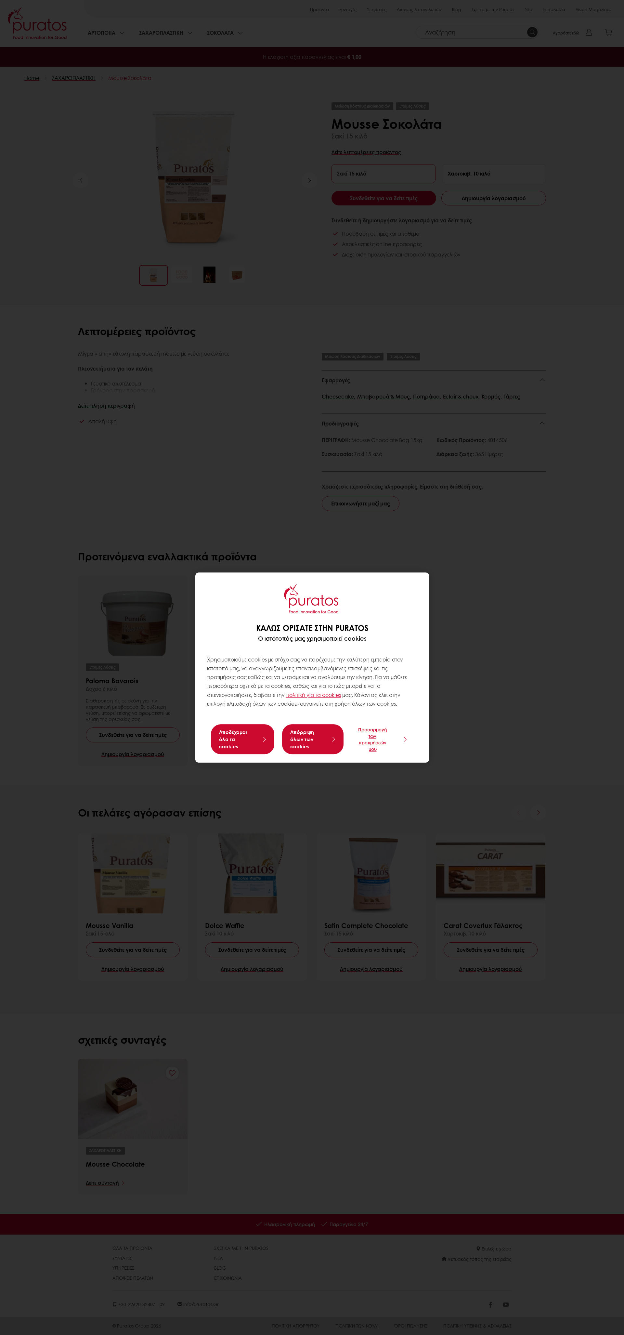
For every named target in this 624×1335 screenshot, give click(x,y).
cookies (331, 695)
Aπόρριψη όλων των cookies (302, 739)
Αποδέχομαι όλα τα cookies (233, 739)
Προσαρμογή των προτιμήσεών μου (372, 739)
